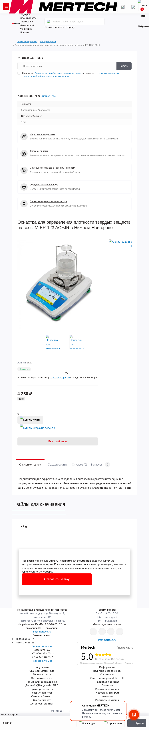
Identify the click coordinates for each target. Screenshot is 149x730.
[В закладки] (87, 723)
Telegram (12, 714)
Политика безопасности (107, 670)
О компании (107, 674)
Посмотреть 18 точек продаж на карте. (42, 620)
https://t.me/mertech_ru (119, 631)
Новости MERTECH (107, 692)
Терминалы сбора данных (41, 681)
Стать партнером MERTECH (107, 678)
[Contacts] (133, 6)
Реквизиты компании (107, 689)
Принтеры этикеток (42, 689)
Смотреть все (48, 96)
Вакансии (107, 685)
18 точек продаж (54, 27)
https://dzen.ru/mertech (110, 631)
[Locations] (122, 6)
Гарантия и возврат (107, 681)
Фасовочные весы (42, 678)
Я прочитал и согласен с (70, 74)
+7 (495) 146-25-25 (23, 642)
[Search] (49, 21)
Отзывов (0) (79, 464)
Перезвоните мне (41, 646)
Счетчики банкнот (41, 696)
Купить (36, 419)
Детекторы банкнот (42, 703)
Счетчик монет (42, 699)
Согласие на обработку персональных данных (59, 73)
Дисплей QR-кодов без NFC (41, 685)
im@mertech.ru (42, 631)
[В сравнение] (113, 723)
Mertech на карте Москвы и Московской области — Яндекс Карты (108, 663)
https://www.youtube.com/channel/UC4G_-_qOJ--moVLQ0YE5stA (102, 631)
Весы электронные (27, 41)
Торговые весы (42, 674)
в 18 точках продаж (60, 377)
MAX (3, 714)
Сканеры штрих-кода (41, 670)
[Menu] (6, 6)
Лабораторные (48, 41)
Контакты (107, 696)
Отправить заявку (57, 579)
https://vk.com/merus (93, 631)
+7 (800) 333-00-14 (23, 638)
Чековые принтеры (42, 692)
